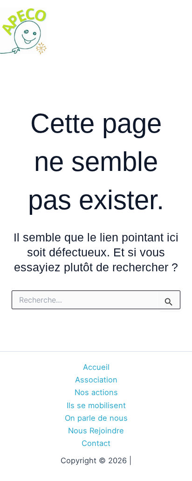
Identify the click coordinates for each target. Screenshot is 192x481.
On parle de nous (96, 418)
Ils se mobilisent (96, 405)
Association (96, 379)
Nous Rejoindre (96, 430)
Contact (96, 443)
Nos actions (96, 392)
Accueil (96, 367)
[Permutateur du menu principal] (181, 31)
